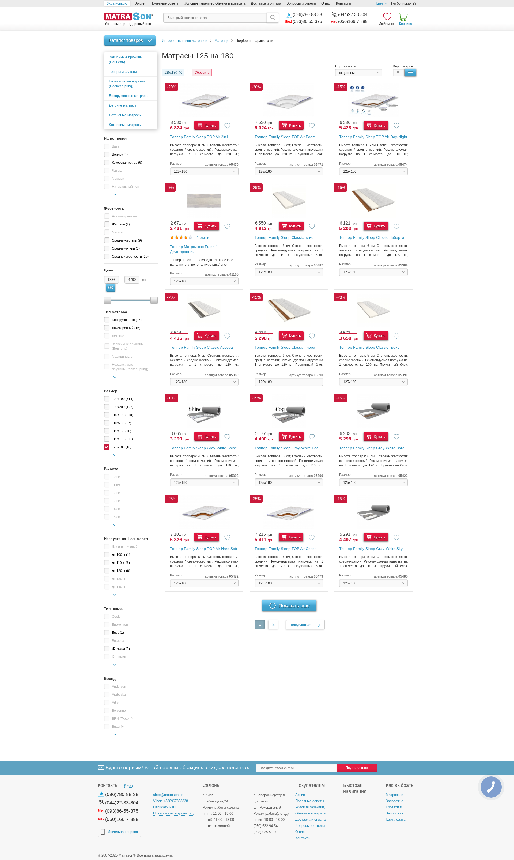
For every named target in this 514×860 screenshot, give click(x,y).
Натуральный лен (125, 186)
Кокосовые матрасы (125, 125)
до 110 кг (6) (121, 563)
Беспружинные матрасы (128, 96)
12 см (116, 493)
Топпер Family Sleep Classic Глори (285, 347)
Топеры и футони (123, 72)
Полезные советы (164, 3)
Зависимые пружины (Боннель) (125, 59)
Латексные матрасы (125, 115)
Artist (115, 702)
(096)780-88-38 (307, 14)
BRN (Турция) (122, 719)
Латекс (117, 170)
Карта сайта (395, 819)
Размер (176, 163)
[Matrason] (128, 17)
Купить (209, 125)
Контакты (343, 3)
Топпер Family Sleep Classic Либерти (371, 237)
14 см (116, 509)
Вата (115, 146)
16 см (116, 517)
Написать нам (164, 807)
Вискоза (118, 641)
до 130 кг (118, 579)
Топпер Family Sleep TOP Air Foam (285, 137)
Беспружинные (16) (127, 320)
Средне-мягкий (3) (126, 248)
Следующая (302, 625)
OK (110, 288)
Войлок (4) (120, 154)
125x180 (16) (121, 447)
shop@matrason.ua (168, 795)
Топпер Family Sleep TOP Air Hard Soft (203, 548)
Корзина (405, 24)
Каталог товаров (126, 40)
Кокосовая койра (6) (127, 162)
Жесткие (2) (121, 224)
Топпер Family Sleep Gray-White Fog (287, 448)
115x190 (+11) (122, 439)
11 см (116, 485)
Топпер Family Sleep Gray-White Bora (372, 448)
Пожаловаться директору (173, 813)
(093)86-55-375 (307, 21)
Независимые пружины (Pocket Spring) (127, 83)
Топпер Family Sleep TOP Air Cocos (285, 548)
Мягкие (117, 232)
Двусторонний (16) (126, 328)
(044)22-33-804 (353, 14)
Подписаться (356, 767)
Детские (118, 336)
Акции (140, 3)
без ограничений (125, 547)
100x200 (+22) (122, 407)
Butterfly (118, 727)
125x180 (170, 72)
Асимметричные (124, 216)
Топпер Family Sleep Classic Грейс (369, 347)
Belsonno (119, 710)
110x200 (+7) (121, 423)
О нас (326, 3)
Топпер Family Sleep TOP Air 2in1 (199, 137)
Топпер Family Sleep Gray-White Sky (371, 548)
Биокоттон (120, 625)
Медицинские (122, 357)
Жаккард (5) (121, 649)
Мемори (118, 178)
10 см (116, 477)
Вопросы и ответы (301, 3)
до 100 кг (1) (121, 555)
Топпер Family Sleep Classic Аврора (201, 347)
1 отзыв (203, 238)
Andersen (119, 686)
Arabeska (119, 694)
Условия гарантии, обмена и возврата (214, 3)
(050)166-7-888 (353, 21)
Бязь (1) (118, 633)
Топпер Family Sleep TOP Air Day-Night (373, 137)
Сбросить (202, 72)
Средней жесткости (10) (130, 256)
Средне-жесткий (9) (127, 240)
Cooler (117, 616)
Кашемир (119, 657)
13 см (116, 501)
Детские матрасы (123, 105)
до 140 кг (118, 587)
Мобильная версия (122, 832)
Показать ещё (294, 605)
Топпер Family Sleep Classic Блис (284, 237)
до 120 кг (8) (121, 571)
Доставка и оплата (266, 3)
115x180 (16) (121, 431)
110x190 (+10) (122, 415)
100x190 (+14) (122, 399)
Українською (117, 3)
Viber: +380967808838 (170, 801)
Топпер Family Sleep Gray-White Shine (203, 448)
